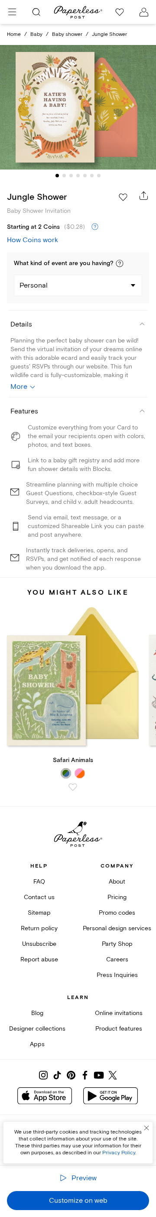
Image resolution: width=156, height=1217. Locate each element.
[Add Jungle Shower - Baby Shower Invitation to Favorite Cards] (123, 197)
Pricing (117, 897)
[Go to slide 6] (92, 175)
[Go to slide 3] (71, 175)
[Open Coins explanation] (95, 227)
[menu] (12, 12)
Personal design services (117, 928)
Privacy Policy (118, 1153)
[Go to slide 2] (64, 175)
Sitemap (39, 912)
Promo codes (117, 912)
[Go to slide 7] (99, 175)
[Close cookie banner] (146, 1128)
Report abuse (39, 959)
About (117, 881)
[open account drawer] (144, 12)
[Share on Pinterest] (71, 1075)
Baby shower (67, 34)
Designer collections (37, 1028)
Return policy (39, 928)
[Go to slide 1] (57, 175)
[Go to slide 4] (78, 175)
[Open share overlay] (144, 195)
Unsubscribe (39, 944)
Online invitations (119, 1013)
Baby (36, 34)
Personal (34, 285)
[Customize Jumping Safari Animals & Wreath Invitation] (78, 107)
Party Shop (117, 944)
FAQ (39, 881)
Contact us (39, 897)
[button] (119, 263)
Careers (117, 959)
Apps (37, 1044)
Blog (37, 1013)
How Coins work (32, 240)
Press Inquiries (117, 975)
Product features (118, 1028)
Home (14, 34)
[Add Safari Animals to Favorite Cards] (73, 787)
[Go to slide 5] (85, 175)
